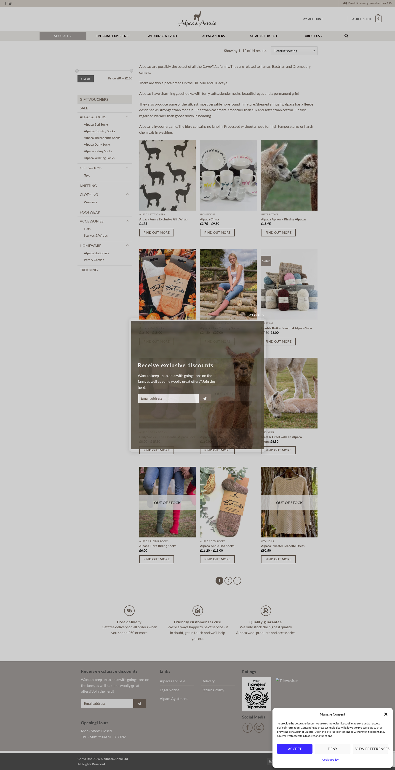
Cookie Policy (330, 759)
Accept (295, 749)
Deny (332, 749)
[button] (386, 714)
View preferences (371, 749)
